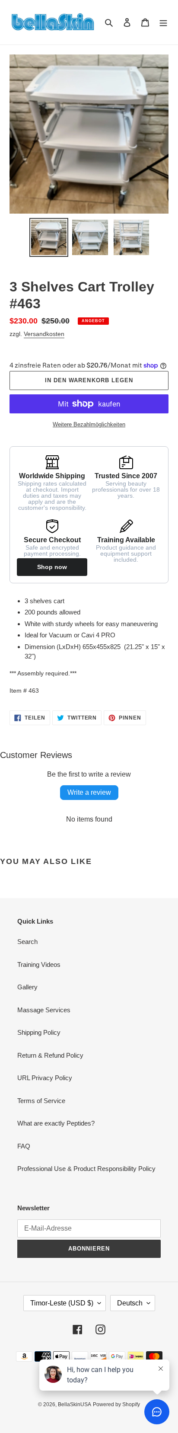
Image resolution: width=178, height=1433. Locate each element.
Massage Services (43, 1010)
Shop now (52, 566)
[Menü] (163, 22)
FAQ (23, 1146)
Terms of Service (41, 1100)
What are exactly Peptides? (56, 1123)
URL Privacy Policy (44, 1077)
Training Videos (38, 964)
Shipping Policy (38, 1032)
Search (27, 941)
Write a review (89, 792)
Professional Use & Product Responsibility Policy (86, 1168)
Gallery (27, 987)
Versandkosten (44, 333)
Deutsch (130, 1303)
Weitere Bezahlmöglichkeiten (89, 424)
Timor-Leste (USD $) (61, 1303)
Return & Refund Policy (50, 1055)
